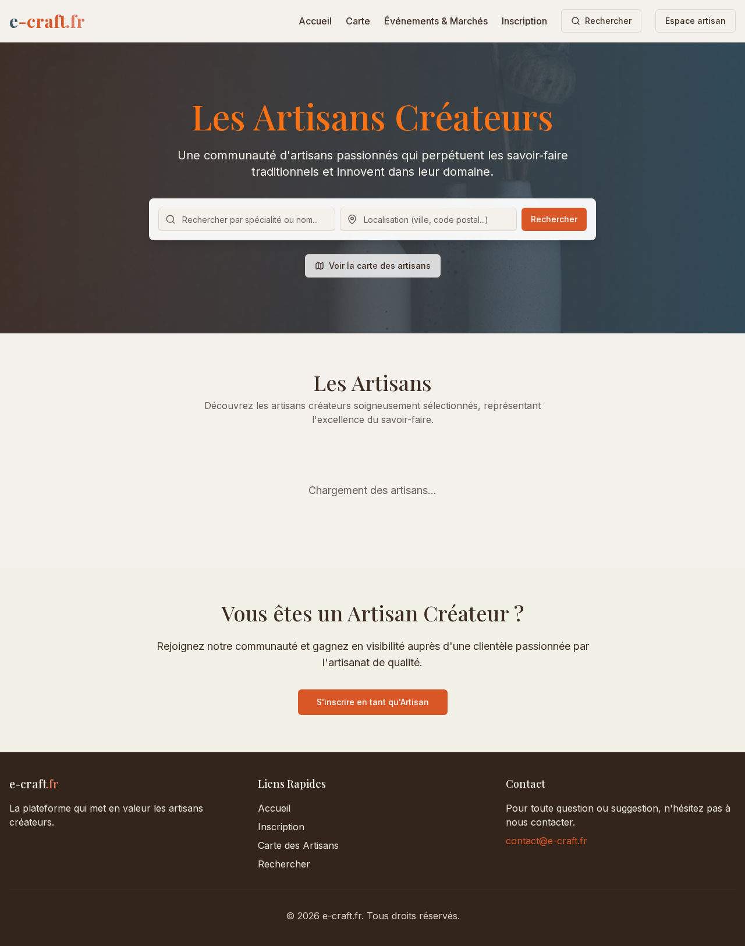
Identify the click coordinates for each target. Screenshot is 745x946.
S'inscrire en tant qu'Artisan (373, 702)
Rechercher (554, 219)
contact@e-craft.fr (546, 841)
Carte (358, 21)
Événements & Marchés (436, 21)
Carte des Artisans (298, 845)
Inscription (524, 21)
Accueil (315, 21)
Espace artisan (695, 21)
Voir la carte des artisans (380, 266)
